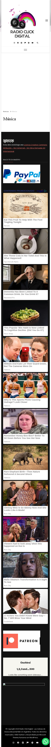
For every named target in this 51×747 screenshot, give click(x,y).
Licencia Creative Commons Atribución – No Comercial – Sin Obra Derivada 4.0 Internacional (25, 147)
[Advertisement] (25, 80)
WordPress (33, 737)
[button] (45, 741)
